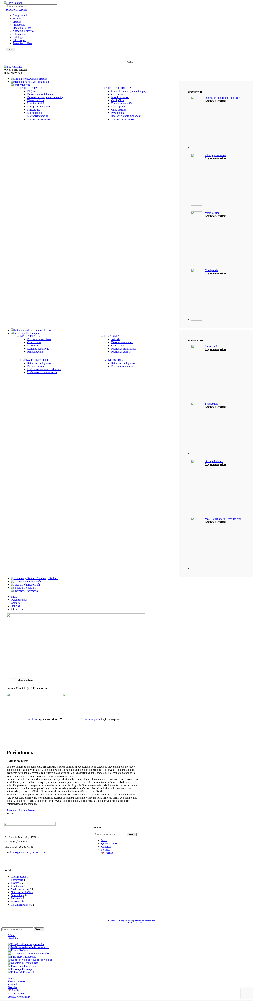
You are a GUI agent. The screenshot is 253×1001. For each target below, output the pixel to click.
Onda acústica (118, 109)
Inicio (10, 688)
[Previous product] (8, 691)
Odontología (19, 34)
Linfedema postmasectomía (42, 372)
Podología (18, 37)
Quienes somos (109, 843)
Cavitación (117, 94)
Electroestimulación (122, 103)
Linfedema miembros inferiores (44, 369)
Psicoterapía (19, 40)
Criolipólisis (117, 100)
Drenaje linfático (214, 461)
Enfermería (19, 18)
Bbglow (31, 91)
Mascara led (33, 109)
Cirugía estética (21, 15)
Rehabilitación (35, 351)
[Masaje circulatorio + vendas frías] (196, 543)
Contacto (106, 846)
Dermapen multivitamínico (41, 94)
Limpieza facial (35, 103)
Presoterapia (117, 112)
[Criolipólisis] (196, 295)
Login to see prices (215, 100)
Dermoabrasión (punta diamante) (45, 97)
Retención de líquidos (39, 363)
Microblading (34, 112)
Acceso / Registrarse (19, 996)
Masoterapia (211, 346)
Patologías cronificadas (123, 348)
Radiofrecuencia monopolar (126, 115)
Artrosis (115, 339)
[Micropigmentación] (196, 180)
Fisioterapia (19, 24)
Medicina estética (22, 27)
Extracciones (31, 719)
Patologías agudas (121, 351)
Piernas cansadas (36, 366)
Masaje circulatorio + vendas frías (223, 518)
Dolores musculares (122, 342)
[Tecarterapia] (196, 428)
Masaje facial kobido (38, 106)
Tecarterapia (211, 403)
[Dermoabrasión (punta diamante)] (196, 122)
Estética (17, 21)
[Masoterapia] (196, 371)
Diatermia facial (35, 100)
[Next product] (64, 691)
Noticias (105, 849)
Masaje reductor (120, 97)
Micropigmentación (37, 115)
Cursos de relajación (91, 719)
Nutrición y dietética (24, 30)
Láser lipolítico (119, 106)
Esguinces (32, 345)
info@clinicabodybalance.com (28, 852)
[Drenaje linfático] (196, 486)
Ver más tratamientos (38, 118)
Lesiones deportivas (38, 348)
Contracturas (34, 342)
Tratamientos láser (22, 43)
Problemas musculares (39, 339)
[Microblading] (196, 237)
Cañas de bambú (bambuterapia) (128, 91)
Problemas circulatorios (123, 366)
